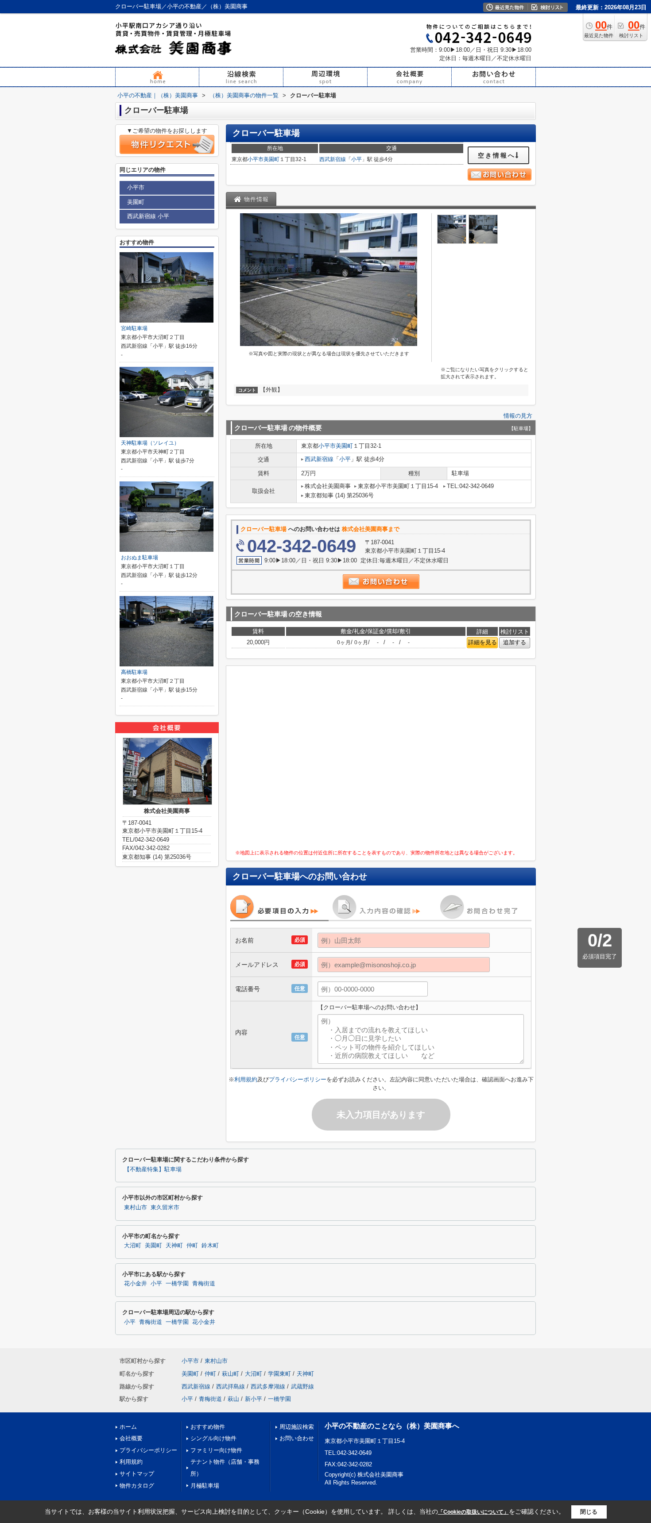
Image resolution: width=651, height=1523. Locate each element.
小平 (356, 159)
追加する (514, 642)
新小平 (253, 1399)
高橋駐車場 (134, 672)
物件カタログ (137, 1485)
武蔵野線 (302, 1386)
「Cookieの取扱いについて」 (473, 1512)
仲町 (192, 1245)
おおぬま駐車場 (139, 557)
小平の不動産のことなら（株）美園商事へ (392, 1426)
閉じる (588, 1511)
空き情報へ (496, 155)
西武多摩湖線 (268, 1386)
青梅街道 (203, 1284)
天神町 (174, 1245)
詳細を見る (482, 642)
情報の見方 (518, 415)
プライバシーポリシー (297, 1079)
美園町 (271, 159)
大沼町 (132, 1245)
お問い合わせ (296, 1438)
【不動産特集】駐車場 (153, 1169)
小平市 (256, 159)
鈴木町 (210, 1245)
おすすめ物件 (207, 1426)
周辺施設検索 (296, 1426)
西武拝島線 (230, 1386)
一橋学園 (177, 1284)
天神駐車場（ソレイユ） (150, 443)
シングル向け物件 (213, 1438)
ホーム (128, 1426)
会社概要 (131, 1438)
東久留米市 (165, 1207)
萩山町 (230, 1373)
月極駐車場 (204, 1485)
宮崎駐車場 (134, 328)
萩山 (233, 1399)
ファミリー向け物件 (216, 1450)
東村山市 (135, 1207)
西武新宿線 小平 (148, 216)
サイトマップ (137, 1473)
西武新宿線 (332, 159)
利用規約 (245, 1079)
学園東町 (279, 1373)
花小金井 (135, 1284)
